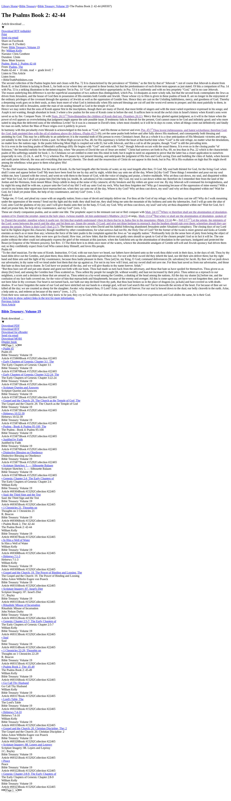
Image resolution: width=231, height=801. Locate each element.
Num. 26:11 (97, 116)
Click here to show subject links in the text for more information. (38, 298)
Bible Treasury (27, 6)
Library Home (9, 6)
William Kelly (14, 50)
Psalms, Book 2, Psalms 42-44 (18, 63)
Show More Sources (13, 60)
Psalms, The (16, 66)
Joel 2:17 (113, 223)
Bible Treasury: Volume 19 (53, 6)
